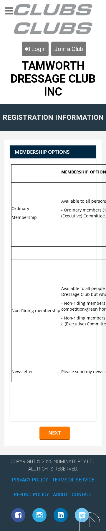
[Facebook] (18, 515)
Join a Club (68, 49)
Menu (9, 12)
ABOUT (60, 494)
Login (38, 49)
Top (90, 521)
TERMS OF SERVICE (73, 480)
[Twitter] (82, 515)
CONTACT (82, 494)
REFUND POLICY (31, 494)
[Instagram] (39, 515)
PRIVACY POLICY (30, 480)
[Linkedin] (61, 515)
